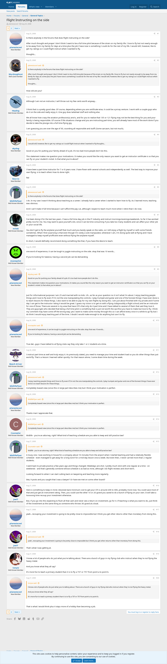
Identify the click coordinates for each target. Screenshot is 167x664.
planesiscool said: (34, 65)
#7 (158, 215)
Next (16, 28)
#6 (158, 187)
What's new (34, 6)
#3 (158, 97)
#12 (157, 372)
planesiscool (13, 24)
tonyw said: (32, 583)
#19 (157, 554)
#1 (158, 33)
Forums (21, 6)
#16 (157, 485)
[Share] (154, 33)
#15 (157, 441)
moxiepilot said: (34, 325)
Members (49, 6)
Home (11, 6)
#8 (158, 247)
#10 (157, 320)
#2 (158, 60)
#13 (157, 394)
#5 (158, 165)
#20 (157, 578)
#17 (157, 509)
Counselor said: (34, 446)
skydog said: (33, 274)
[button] (41, 6)
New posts (11, 11)
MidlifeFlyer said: (34, 399)
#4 (158, 134)
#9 (158, 269)
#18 (157, 532)
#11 (157, 350)
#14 (157, 419)
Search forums (22, 11)
